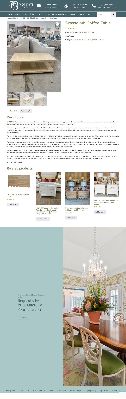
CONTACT (82, 14)
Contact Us (24, 317)
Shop (25, 14)
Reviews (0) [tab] (25, 111)
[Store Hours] (39, 6)
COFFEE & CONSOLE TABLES (29, 18)
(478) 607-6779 (107, 4)
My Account (104, 391)
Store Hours (52, 4)
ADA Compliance (39, 391)
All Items (15, 18)
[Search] (113, 14)
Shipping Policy (90, 391)
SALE (34, 14)
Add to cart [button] (12, 204)
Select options (43, 219)
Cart (90, 14)
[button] (57, 24)
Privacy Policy (11, 391)
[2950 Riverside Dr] (66, 6)
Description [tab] (14, 111)
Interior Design (59, 14)
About (18, 14)
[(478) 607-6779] (94, 6)
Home (10, 14)
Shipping (72, 14)
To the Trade (44, 14)
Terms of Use (24, 391)
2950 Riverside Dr (79, 4)
